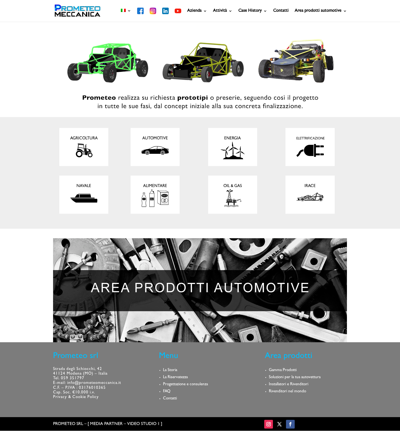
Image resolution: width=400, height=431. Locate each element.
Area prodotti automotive (318, 11)
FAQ (166, 392)
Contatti (281, 11)
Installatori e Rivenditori (288, 385)
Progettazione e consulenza (185, 385)
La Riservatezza (175, 377)
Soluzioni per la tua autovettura (295, 377)
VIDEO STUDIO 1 (143, 424)
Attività (220, 11)
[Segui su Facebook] (290, 424)
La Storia (170, 370)
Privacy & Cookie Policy (76, 397)
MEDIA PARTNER (106, 424)
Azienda (194, 11)
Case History (250, 11)
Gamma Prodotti (283, 370)
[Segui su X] (279, 424)
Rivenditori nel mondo (287, 392)
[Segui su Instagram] (268, 424)
